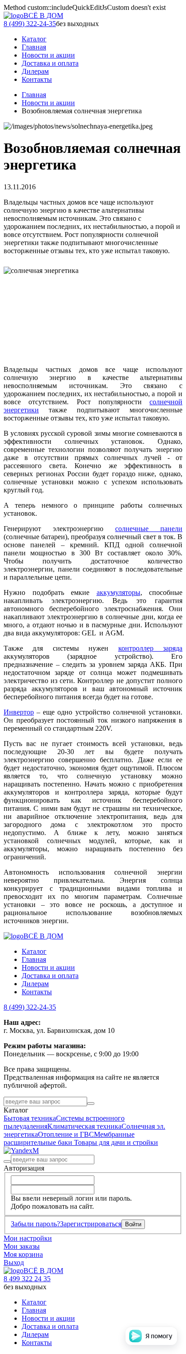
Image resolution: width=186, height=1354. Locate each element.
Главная (34, 94)
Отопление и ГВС (66, 1134)
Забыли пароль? (35, 1224)
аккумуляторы (118, 592)
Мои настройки (28, 1238)
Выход (14, 1262)
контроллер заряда (150, 648)
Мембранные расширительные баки (69, 1138)
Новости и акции (48, 103)
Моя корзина (23, 1254)
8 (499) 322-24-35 (30, 23)
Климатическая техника (84, 1126)
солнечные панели (148, 528)
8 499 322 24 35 (27, 1279)
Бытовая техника (30, 1118)
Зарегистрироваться (90, 1224)
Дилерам (35, 984)
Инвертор (19, 712)
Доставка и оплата (50, 975)
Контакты (37, 992)
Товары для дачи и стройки (116, 1142)
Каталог (34, 951)
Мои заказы (22, 1246)
